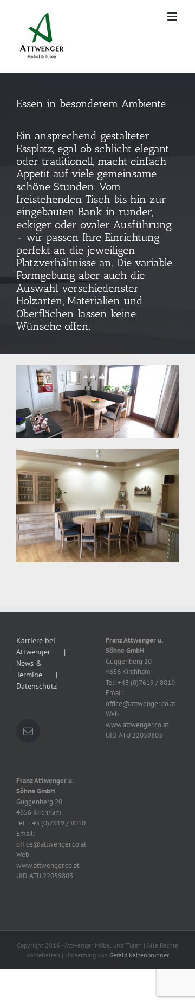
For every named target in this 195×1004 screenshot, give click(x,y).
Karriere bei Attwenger (35, 646)
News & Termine (29, 668)
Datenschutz (36, 686)
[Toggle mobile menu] (173, 16)
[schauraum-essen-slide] (97, 213)
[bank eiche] (97, 368)
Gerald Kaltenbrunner (139, 955)
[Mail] (28, 731)
